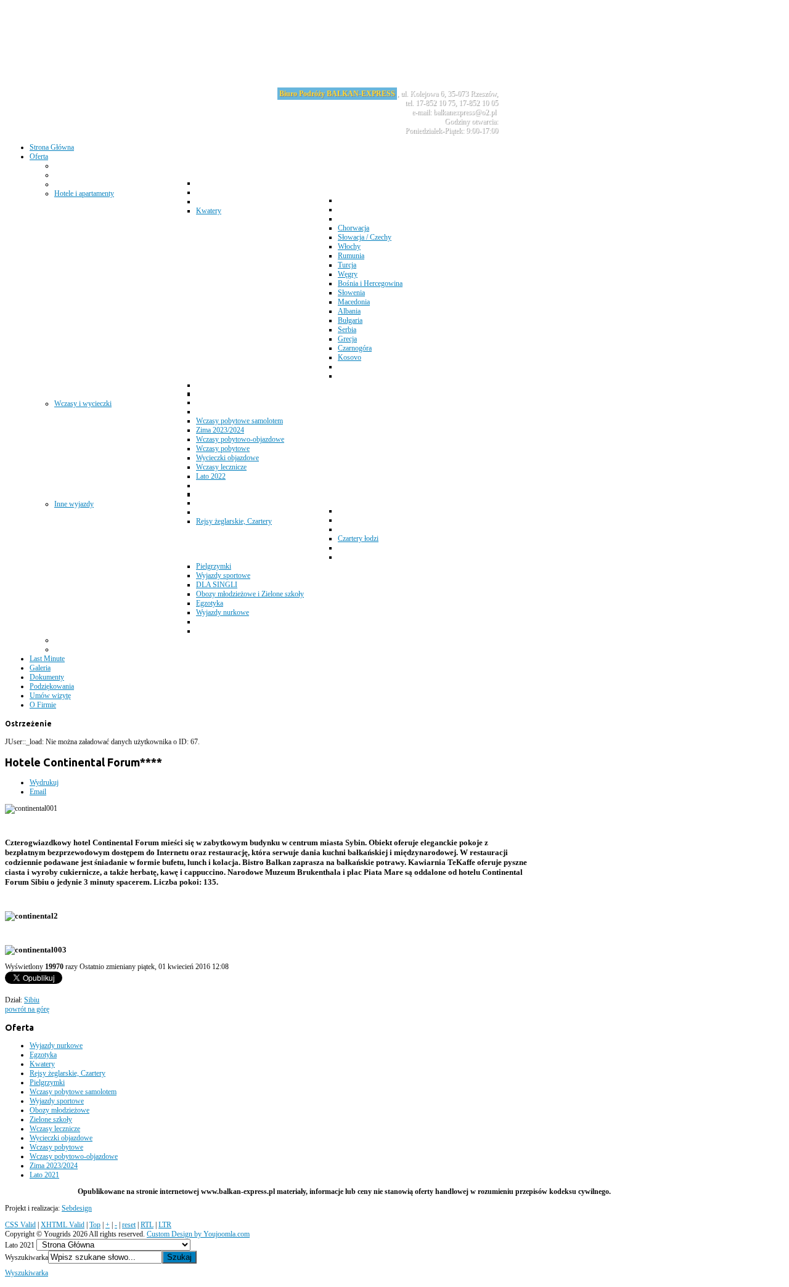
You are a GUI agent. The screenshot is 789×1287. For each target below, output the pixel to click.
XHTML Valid (62, 1224)
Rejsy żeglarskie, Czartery (67, 1073)
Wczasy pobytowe (56, 1147)
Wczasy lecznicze (55, 1128)
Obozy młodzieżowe (59, 1110)
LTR (164, 1224)
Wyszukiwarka (26, 1257)
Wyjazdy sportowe (57, 1101)
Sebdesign (77, 1208)
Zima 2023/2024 (54, 1165)
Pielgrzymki (47, 1082)
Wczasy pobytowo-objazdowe (74, 1156)
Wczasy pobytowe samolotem (73, 1091)
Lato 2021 (44, 1175)
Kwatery (42, 1064)
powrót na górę (27, 1009)
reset (129, 1224)
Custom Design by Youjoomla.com (198, 1234)
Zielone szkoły (51, 1119)
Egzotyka (43, 1054)
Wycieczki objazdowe (61, 1138)
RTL (147, 1224)
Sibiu (31, 1000)
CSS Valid (20, 1224)
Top (94, 1224)
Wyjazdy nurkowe (56, 1045)
